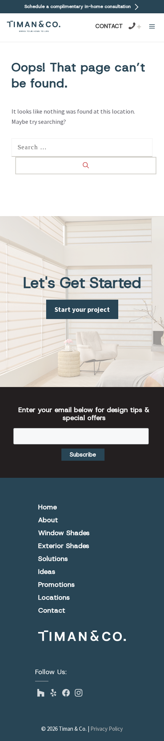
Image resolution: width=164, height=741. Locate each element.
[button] (152, 26)
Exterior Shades (63, 545)
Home (47, 507)
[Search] (85, 165)
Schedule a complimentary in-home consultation (78, 6)
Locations (54, 597)
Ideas (46, 571)
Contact (109, 26)
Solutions (53, 558)
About (48, 520)
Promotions (56, 584)
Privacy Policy (106, 728)
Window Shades (64, 532)
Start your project (82, 309)
